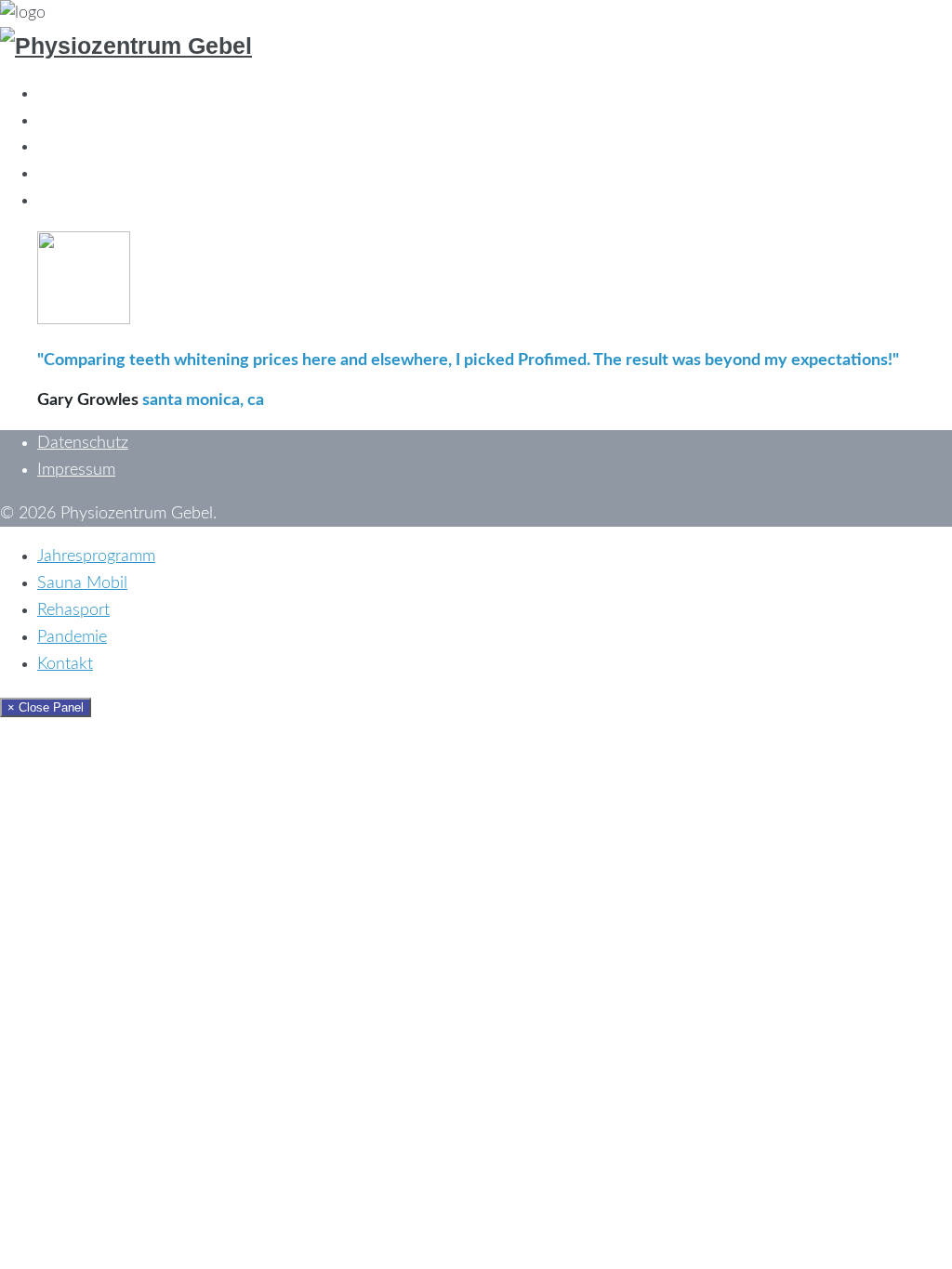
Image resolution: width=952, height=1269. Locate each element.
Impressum (76, 470)
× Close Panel (45, 707)
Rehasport (73, 146)
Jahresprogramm (96, 93)
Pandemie (72, 173)
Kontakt (65, 200)
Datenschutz (82, 443)
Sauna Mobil (82, 120)
